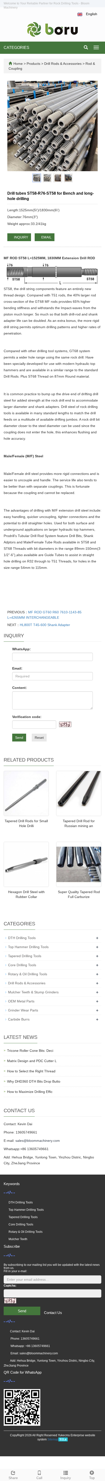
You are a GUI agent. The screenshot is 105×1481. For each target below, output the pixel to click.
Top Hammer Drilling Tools (28, 947)
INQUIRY (20, 237)
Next (91, 126)
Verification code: (27, 717)
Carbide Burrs (19, 1019)
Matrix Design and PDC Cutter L (32, 1061)
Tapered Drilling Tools (24, 956)
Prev (14, 126)
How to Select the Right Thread (31, 1071)
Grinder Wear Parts (23, 1010)
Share (13, 1478)
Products (34, 64)
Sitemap (52, 1439)
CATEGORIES (16, 47)
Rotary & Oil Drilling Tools (27, 974)
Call (39, 1478)
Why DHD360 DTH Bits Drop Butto (33, 1081)
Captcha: (10, 1285)
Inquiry (65, 1478)
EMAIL (46, 237)
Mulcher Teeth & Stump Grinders (33, 992)
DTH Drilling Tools (22, 938)
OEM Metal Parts (21, 1001)
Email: (17, 668)
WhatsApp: (21, 649)
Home (18, 64)
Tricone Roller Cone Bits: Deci (30, 1051)
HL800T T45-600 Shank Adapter (45, 625)
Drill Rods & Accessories (63, 64)
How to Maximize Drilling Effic (29, 1092)
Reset (39, 738)
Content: (19, 688)
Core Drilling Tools (22, 965)
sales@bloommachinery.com (37, 1141)
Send (19, 738)
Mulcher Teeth (18, 1239)
